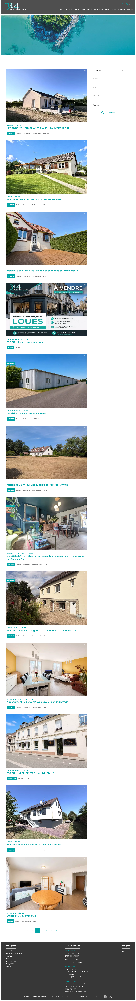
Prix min (96, 92)
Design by (110, 996)
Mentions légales (49, 996)
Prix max (97, 101)
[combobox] (108, 70)
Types (95, 75)
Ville (95, 84)
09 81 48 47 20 (70, 974)
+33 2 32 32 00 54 (71, 960)
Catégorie (97, 67)
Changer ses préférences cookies (89, 996)
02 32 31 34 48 (70, 989)
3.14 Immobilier (71, 951)
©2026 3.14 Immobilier (31, 996)
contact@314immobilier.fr (75, 962)
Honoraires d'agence (66, 996)
